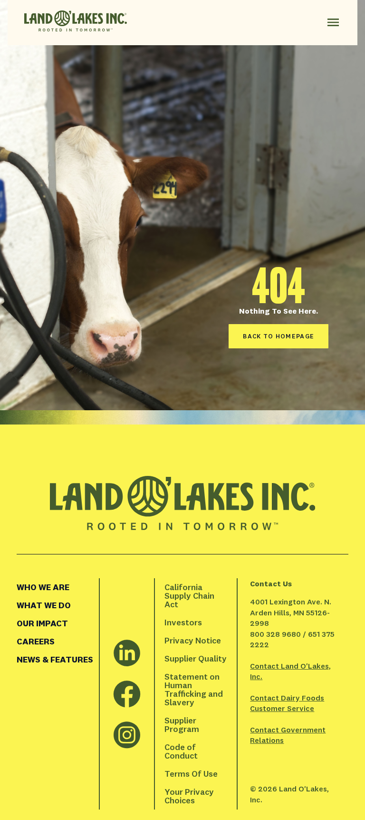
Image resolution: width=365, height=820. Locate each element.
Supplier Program (181, 724)
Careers (36, 641)
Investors (183, 622)
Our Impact (42, 623)
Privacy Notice (192, 640)
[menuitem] (58, 587)
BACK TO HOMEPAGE (278, 336)
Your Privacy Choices (190, 796)
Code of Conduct (181, 751)
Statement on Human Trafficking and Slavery (194, 689)
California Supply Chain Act (190, 596)
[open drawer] (333, 22)
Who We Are (43, 587)
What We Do (44, 605)
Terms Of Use (191, 773)
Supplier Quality (195, 658)
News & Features (55, 659)
